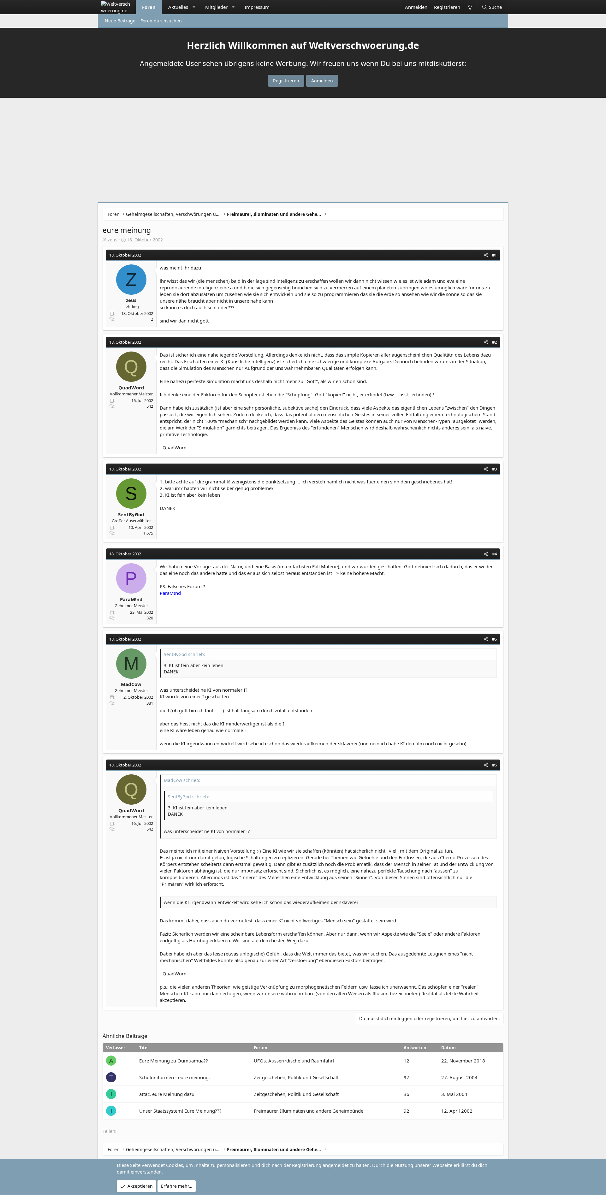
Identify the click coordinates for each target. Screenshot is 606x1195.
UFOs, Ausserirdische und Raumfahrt (294, 1060)
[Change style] (469, 7)
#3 (494, 469)
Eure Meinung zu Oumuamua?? (173, 1060)
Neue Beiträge (120, 21)
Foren (149, 7)
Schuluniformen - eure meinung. (174, 1077)
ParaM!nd (131, 599)
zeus (112, 240)
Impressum (257, 7)
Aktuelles (178, 7)
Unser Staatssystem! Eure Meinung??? (180, 1111)
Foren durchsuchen (161, 21)
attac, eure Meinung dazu (166, 1094)
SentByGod (131, 514)
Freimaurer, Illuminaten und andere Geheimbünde (308, 1111)
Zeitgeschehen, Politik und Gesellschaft (296, 1077)
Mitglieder (216, 7)
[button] (194, 7)
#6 (494, 765)
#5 (494, 639)
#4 (494, 554)
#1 (494, 255)
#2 (494, 342)
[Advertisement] (303, 151)
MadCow (131, 684)
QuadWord (131, 387)
